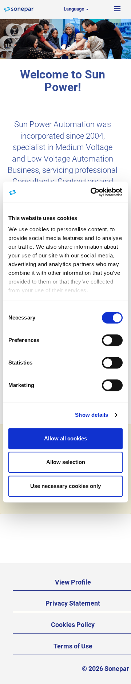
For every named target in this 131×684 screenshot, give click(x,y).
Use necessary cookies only (65, 486)
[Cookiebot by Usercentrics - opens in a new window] (92, 192)
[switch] (112, 340)
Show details (91, 415)
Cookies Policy (73, 624)
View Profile (73, 582)
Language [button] (74, 9)
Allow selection (65, 462)
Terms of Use (72, 646)
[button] (117, 9)
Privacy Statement (72, 603)
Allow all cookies (65, 438)
